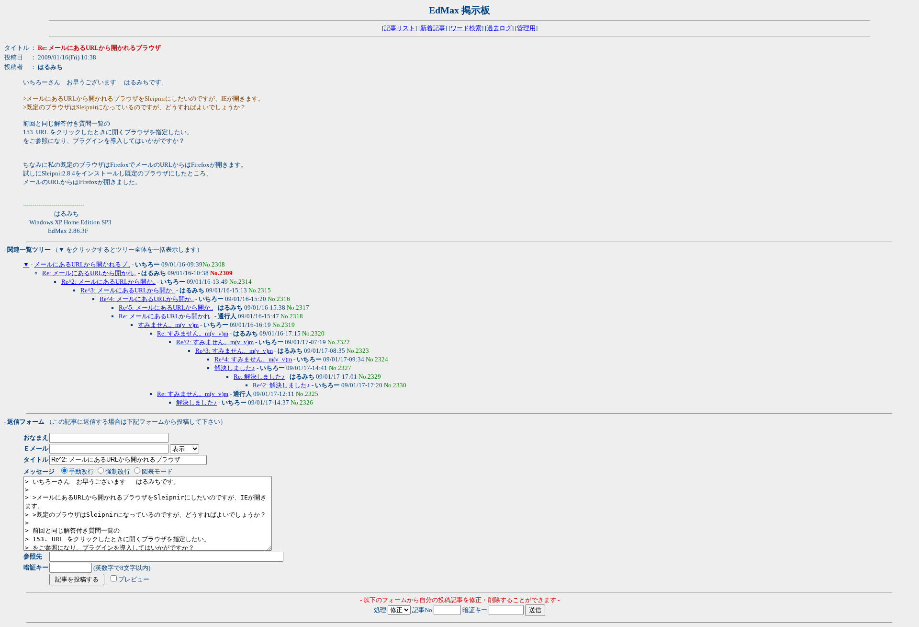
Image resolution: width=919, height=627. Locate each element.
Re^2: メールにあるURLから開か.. (108, 281)
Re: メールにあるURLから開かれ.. (89, 273)
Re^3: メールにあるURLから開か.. (127, 290)
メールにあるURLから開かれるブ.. (82, 264)
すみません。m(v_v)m (168, 324)
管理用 (526, 28)
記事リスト (399, 28)
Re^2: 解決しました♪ (281, 385)
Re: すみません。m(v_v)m (192, 333)
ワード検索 (466, 28)
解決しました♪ (234, 368)
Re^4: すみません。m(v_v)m (253, 359)
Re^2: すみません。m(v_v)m (215, 342)
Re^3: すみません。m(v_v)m (234, 350)
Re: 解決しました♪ (259, 376)
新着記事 (432, 28)
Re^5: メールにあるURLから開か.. (166, 307)
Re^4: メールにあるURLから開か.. (147, 298)
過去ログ (499, 28)
